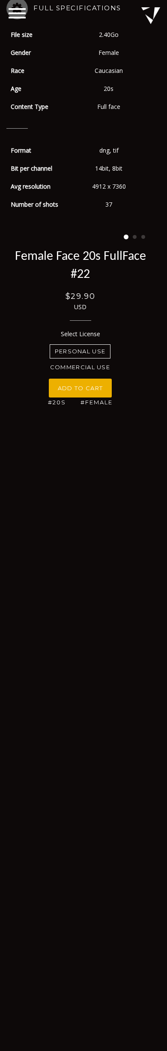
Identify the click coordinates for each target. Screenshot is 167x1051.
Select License (80, 334)
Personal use (80, 351)
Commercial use (80, 367)
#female (97, 402)
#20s (57, 402)
